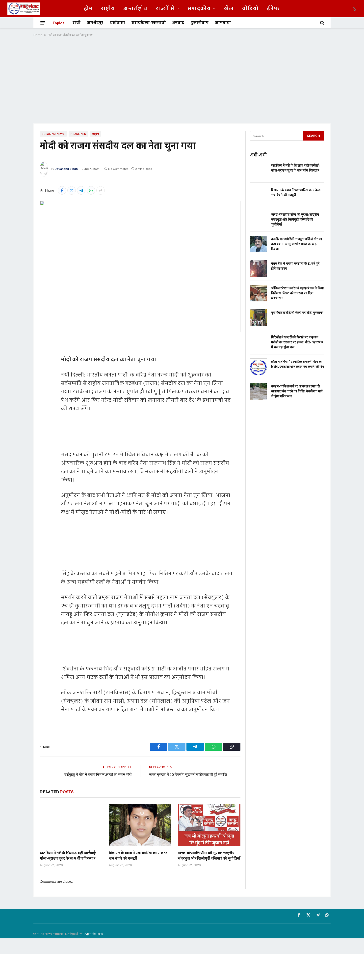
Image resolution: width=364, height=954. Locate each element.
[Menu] (42, 23)
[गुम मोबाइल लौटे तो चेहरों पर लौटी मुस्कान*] (258, 317)
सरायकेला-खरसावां (148, 23)
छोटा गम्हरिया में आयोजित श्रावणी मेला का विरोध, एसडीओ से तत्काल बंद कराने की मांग (297, 364)
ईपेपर (273, 8)
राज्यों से (165, 8)
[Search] (321, 23)
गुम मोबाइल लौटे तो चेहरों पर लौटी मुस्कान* (297, 312)
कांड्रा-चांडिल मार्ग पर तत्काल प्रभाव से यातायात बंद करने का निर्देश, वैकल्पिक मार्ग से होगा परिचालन (296, 391)
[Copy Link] (45, 407)
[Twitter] (45, 369)
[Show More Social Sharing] (100, 190)
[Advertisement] (182, 80)
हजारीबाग (199, 23)
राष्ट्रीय (108, 8)
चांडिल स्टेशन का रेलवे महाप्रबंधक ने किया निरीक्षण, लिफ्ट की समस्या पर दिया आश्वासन (297, 293)
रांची (76, 23)
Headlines (78, 133)
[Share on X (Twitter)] (71, 190)
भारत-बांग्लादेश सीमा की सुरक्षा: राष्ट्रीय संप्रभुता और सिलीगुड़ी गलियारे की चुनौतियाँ (209, 855)
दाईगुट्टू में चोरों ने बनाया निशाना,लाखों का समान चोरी (97, 774)
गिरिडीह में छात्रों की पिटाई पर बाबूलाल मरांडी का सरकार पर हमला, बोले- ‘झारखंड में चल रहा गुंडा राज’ (297, 342)
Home (37, 35)
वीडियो (250, 8)
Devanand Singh (66, 169)
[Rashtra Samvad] (23, 8)
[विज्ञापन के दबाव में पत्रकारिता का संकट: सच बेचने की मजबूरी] (140, 825)
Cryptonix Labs (93, 933)
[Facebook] (45, 356)
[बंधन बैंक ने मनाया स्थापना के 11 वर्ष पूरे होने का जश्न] (258, 268)
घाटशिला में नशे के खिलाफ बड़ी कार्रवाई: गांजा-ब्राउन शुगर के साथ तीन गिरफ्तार (68, 855)
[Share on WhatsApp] (91, 190)
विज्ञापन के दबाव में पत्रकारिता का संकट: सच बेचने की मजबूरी (138, 855)
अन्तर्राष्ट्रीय (135, 8)
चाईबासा (117, 23)
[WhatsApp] (45, 394)
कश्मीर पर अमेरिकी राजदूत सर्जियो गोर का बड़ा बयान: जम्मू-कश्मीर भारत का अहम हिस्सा (296, 243)
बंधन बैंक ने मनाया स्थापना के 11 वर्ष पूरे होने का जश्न (295, 265)
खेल (229, 8)
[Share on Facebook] (62, 190)
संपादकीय (199, 8)
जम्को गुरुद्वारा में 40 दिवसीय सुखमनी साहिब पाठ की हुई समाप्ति (188, 774)
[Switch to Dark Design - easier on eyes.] (354, 9)
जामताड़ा (223, 23)
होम (88, 8)
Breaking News (53, 133)
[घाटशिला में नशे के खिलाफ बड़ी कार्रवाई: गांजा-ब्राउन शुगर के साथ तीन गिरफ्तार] (71, 825)
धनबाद (178, 23)
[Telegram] (45, 382)
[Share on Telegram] (81, 190)
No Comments (118, 169)
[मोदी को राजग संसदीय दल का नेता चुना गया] (140, 266)
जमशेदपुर (95, 23)
